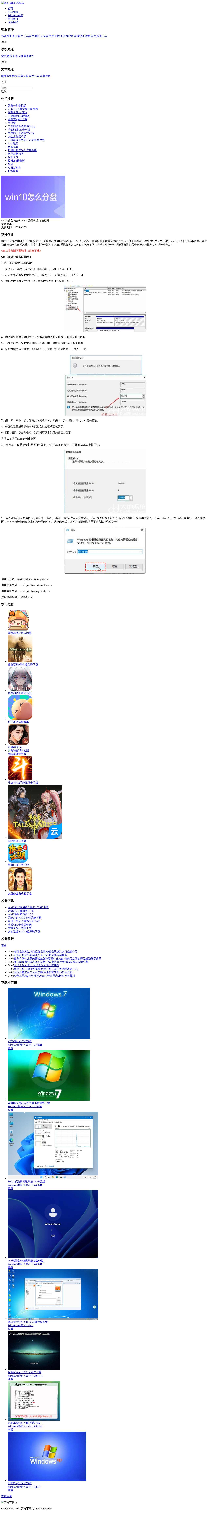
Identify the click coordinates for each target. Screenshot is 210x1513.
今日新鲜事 (14, 167)
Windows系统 (15, 15)
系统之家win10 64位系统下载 (24, 917)
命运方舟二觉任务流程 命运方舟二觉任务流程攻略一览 (46, 968)
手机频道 (13, 12)
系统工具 (101, 36)
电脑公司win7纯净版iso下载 (24, 921)
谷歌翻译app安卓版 (19, 129)
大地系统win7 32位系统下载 (24, 931)
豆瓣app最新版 (16, 160)
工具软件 (29, 36)
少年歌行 (13, 143)
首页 (10, 8)
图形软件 (57, 36)
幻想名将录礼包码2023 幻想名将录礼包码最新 (40, 955)
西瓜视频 (13, 147)
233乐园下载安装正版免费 (23, 109)
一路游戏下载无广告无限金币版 (26, 140)
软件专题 (34, 76)
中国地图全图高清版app (21, 126)
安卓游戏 (6, 56)
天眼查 (12, 122)
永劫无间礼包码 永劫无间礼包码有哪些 (36, 965)
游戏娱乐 (79, 36)
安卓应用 (17, 56)
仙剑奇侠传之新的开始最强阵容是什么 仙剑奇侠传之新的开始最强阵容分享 (57, 958)
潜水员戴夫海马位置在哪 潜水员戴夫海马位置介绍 (43, 972)
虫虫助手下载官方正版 (21, 133)
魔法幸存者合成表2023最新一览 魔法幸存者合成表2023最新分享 (51, 961)
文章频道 (13, 22)
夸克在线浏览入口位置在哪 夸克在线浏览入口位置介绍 (46, 951)
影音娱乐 (6, 36)
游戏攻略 (45, 76)
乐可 (10, 164)
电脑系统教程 (9, 76)
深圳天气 (13, 157)
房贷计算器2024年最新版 (22, 150)
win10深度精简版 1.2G (20, 914)
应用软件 (90, 36)
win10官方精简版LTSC (21, 910)
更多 (4, 945)
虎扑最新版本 (16, 153)
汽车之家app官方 (17, 112)
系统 (37, 36)
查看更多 (6, 1496)
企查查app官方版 (17, 119)
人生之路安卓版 (17, 136)
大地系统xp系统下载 (20, 928)
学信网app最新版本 (19, 115)
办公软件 (17, 36)
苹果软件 (29, 56)
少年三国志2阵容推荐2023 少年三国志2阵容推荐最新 (44, 975)
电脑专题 (23, 76)
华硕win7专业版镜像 (20, 924)
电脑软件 (13, 18)
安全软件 (46, 36)
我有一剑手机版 (17, 105)
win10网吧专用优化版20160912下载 (28, 907)
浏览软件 (68, 36)
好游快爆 (13, 171)
